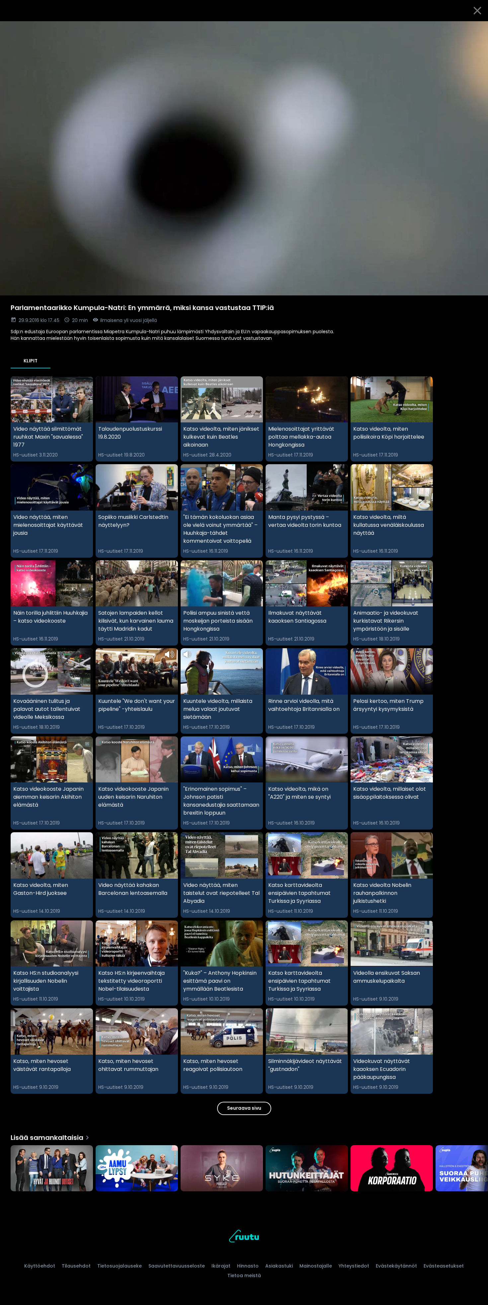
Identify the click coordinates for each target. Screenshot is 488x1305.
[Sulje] (477, 10)
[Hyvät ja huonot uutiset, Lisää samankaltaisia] (52, 1169)
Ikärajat (220, 1266)
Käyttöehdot (39, 1266)
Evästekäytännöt (396, 1266)
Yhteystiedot (354, 1266)
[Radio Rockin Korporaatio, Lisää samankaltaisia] (392, 1169)
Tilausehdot (76, 1266)
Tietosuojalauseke (119, 1266)
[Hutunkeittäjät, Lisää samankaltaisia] (307, 1169)
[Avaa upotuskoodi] (475, 29)
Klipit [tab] (31, 360)
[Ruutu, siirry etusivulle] (244, 1237)
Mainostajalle (315, 1266)
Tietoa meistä (244, 1275)
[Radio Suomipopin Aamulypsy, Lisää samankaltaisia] (137, 1169)
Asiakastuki (279, 1266)
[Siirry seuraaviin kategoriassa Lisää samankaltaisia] (477, 1169)
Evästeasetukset (444, 1266)
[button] (244, 158)
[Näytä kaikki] (244, 1167)
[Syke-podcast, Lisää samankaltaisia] (222, 1169)
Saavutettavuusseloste (176, 1266)
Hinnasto (248, 1266)
